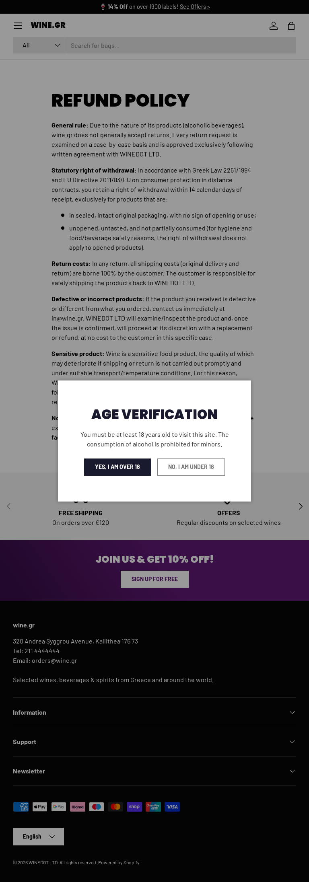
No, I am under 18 (191, 466)
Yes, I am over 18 (117, 466)
